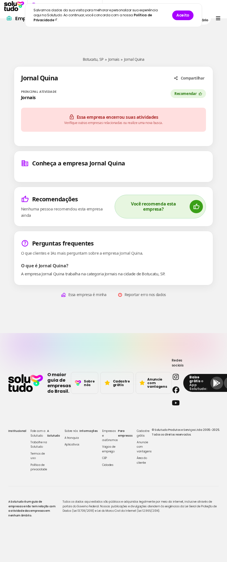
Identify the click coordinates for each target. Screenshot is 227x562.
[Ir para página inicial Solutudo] (14, 6)
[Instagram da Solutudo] (176, 377)
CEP (104, 458)
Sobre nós (71, 431)
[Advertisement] (113, 35)
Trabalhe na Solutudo (38, 444)
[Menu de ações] (218, 18)
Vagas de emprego (108, 449)
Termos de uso (37, 456)
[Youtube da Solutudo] (176, 403)
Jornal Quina (134, 59)
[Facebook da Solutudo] (176, 390)
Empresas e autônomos (110, 435)
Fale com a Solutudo (37, 433)
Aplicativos (72, 444)
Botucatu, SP (93, 59)
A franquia (72, 438)
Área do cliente (142, 460)
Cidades (108, 465)
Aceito (182, 15)
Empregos (27, 18)
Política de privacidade (38, 467)
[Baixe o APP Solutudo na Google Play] (216, 383)
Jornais (113, 59)
